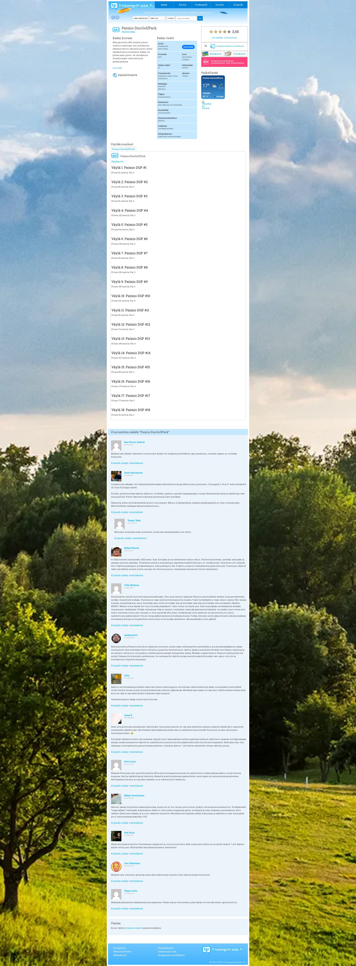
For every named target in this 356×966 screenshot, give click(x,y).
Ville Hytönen (131, 585)
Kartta (182, 4)
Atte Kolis (129, 832)
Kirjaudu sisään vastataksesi (127, 463)
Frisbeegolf (201, 4)
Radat (164, 4)
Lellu (127, 675)
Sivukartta (119, 948)
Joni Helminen (132, 863)
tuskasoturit (130, 635)
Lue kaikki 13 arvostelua (224, 37)
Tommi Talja (134, 520)
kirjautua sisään (132, 928)
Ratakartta (216, 53)
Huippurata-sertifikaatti (171, 955)
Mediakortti (120, 955)
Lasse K (128, 715)
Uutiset (219, 4)
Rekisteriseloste (122, 951)
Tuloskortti (239, 53)
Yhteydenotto (165, 948)
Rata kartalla (188, 47)
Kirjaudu (238, 4)
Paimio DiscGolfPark (123, 149)
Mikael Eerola (131, 548)
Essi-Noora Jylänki (134, 442)
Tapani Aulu (130, 890)
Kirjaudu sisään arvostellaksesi (230, 46)
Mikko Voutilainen (134, 795)
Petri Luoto (130, 761)
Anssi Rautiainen (133, 472)
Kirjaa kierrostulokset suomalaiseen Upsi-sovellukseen (227, 62)
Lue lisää (117, 68)
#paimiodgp (128, 31)
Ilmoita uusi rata (167, 951)
